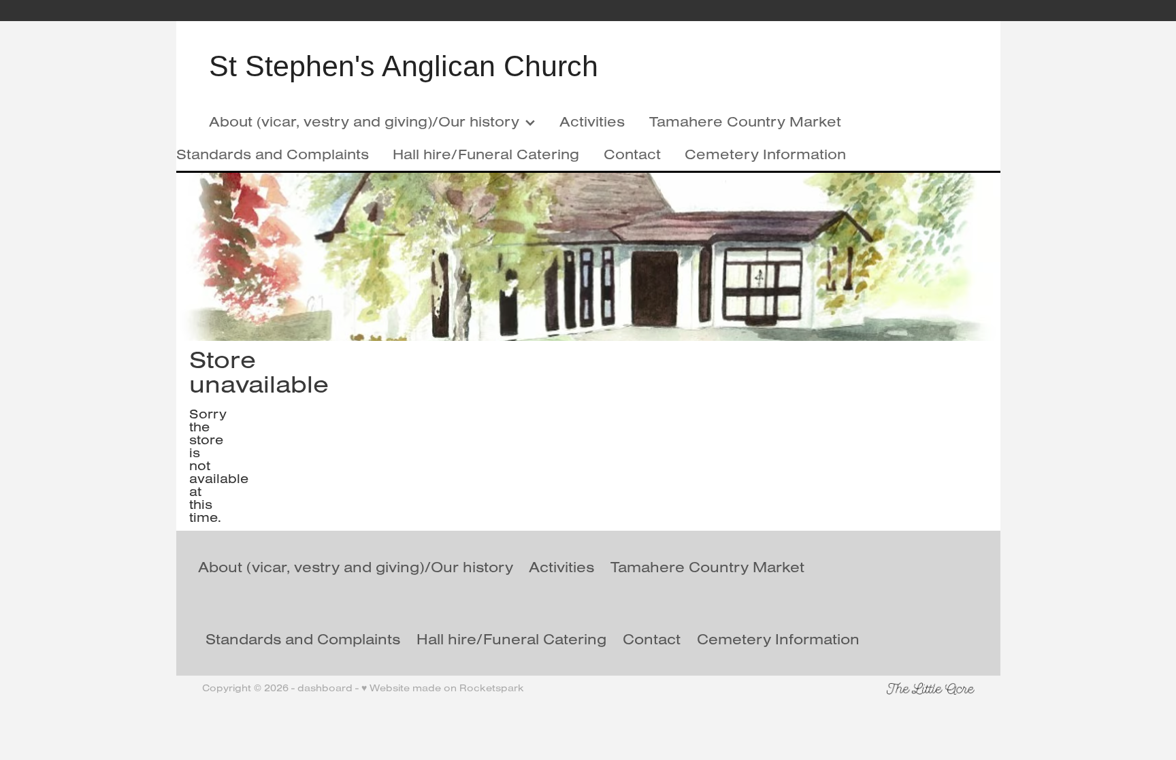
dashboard (325, 688)
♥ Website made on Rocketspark (442, 688)
